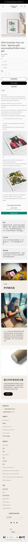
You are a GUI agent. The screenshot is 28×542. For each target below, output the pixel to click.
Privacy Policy (6, 502)
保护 (4, 464)
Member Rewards (7, 505)
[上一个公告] (2, 1)
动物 (4, 457)
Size (2, 58)
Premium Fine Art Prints (8, 429)
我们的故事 (5, 489)
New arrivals (6, 454)
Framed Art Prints (7, 426)
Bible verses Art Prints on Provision (11, 473)
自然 (4, 448)
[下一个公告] (25, 1)
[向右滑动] (17, 39)
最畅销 (4, 423)
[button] (2, 6)
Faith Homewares (7, 480)
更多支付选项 (14, 86)
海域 (4, 451)
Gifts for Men (6, 445)
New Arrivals (6, 420)
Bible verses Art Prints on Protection (11, 470)
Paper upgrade (4, 64)
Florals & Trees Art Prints (8, 467)
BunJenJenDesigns (11, 539)
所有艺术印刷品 (6, 436)
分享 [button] (3, 90)
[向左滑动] (11, 39)
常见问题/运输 (6, 495)
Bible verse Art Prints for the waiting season (13, 477)
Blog (4, 492)
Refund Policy (6, 498)
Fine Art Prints (6, 433)
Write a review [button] (14, 213)
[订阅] (21, 517)
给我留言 (8, 394)
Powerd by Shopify (19, 539)
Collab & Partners (7, 508)
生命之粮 (5, 461)
